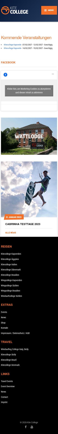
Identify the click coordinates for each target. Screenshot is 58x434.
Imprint (4, 402)
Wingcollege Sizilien (10, 285)
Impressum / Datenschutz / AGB (15, 333)
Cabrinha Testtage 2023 (22, 224)
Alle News (10, 232)
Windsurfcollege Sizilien (11, 296)
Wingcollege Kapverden (11, 280)
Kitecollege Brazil (8, 360)
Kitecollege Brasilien (10, 275)
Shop (3, 322)
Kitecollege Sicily (8, 354)
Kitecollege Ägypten (10, 259)
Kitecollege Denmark (10, 365)
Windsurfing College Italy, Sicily (15, 349)
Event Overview (8, 386)
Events (4, 312)
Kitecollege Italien (9, 264)
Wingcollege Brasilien (10, 290)
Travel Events (7, 381)
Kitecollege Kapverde (12, 44)
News (3, 317)
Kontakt (4, 328)
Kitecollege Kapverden (11, 254)
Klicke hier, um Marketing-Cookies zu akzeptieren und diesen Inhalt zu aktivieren (29, 91)
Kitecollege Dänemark (11, 269)
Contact (4, 397)
